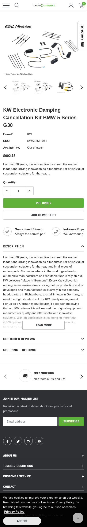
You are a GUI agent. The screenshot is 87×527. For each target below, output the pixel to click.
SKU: (6, 141)
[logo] (43, 5)
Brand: (8, 134)
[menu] (6, 5)
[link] (21, 87)
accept (22, 521)
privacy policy (14, 511)
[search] (17, 5)
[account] (71, 5)
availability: (11, 147)
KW (29, 134)
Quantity (9, 182)
